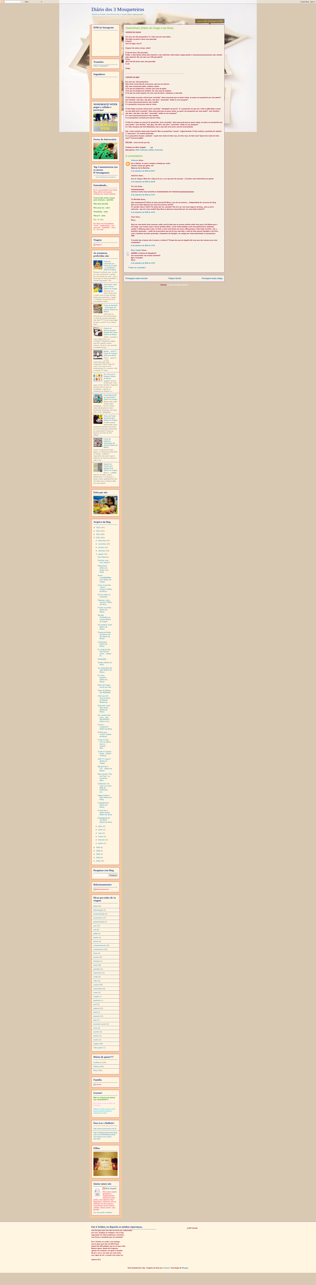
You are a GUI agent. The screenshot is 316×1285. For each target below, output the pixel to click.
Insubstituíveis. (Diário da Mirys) (103, 805)
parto (95, 1012)
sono (95, 1028)
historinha (159, 150)
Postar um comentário (137, 268)
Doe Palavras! (103, 557)
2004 (98, 861)
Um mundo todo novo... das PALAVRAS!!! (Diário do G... (104, 718)
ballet (95, 933)
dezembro (102, 541)
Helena (151, 150)
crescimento (98, 949)
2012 (98, 531)
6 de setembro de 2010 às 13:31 (143, 195)
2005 (98, 858)
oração (96, 996)
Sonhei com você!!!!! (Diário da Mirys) (104, 734)
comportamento (99, 945)
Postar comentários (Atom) (177, 285)
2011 (98, 534)
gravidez (96, 969)
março (101, 836)
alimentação (98, 910)
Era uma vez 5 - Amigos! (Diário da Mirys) (110, 376)
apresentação (98, 922)
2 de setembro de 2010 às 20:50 (143, 182)
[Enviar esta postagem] (151, 147)
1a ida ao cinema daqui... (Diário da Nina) (104, 754)
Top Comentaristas (101, 177)
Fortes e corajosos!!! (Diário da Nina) (105, 727)
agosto (101, 554)
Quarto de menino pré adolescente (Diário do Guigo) (110, 467)
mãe (95, 981)
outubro (101, 547)
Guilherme (144, 150)
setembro (102, 551)
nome (95, 992)
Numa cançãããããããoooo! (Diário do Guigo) (104, 578)
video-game (98, 1048)
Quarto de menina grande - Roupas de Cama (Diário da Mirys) (110, 331)
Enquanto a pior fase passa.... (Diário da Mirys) (104, 709)
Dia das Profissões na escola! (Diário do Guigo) (104, 618)
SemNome (112, 177)
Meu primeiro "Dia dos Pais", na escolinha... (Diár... (105, 777)
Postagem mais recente (137, 278)
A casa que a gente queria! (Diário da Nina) (105, 812)
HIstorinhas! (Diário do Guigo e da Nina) (103, 569)
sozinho (96, 1032)
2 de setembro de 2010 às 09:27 (143, 171)
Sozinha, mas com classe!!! (104, 561)
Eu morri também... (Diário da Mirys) (103, 678)
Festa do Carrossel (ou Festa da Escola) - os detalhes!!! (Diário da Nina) (110, 265)
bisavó (96, 941)
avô (94, 930)
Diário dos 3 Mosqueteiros (117, 9)
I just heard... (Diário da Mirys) (103, 644)
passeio (96, 1016)
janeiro (101, 843)
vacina (96, 1040)
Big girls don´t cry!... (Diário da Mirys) (105, 768)
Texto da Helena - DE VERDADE (105, 691)
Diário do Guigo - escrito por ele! (104, 686)
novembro (102, 544)
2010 (137, 150)
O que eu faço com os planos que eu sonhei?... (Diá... (104, 744)
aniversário (97, 918)
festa (95, 965)
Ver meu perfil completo (102, 1212)
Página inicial (174, 278)
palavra (96, 1008)
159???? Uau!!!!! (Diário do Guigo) (104, 761)
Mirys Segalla (136, 250)
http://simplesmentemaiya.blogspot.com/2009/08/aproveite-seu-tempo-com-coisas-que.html (105, 1136)
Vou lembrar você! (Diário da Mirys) (105, 627)
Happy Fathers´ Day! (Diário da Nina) (104, 797)
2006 (98, 854)
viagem (96, 1044)
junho (100, 830)
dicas (95, 953)
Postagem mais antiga (212, 278)
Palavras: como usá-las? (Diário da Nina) (105, 602)
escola (96, 957)
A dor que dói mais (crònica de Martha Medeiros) (104, 699)
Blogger (185, 1268)
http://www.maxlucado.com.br (104, 1129)
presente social (99, 1024)
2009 (98, 847)
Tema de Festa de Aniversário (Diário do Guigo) (110, 418)
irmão (95, 977)
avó (94, 926)
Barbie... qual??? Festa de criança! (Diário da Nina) (110, 353)
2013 (98, 527)
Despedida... (103, 659)
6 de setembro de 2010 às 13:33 (143, 245)
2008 (98, 851)
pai (94, 1004)
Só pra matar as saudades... (104, 596)
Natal (95, 906)
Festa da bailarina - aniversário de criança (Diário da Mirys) (111, 443)
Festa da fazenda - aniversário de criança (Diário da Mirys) (111, 308)
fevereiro (102, 840)
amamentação (99, 914)
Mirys (95, 1070)
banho (95, 937)
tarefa (95, 1036)
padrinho (96, 1000)
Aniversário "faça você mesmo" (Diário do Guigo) (110, 286)
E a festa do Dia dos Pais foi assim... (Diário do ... (104, 652)
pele (95, 1020)
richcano (166, 1268)
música (96, 985)
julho (100, 826)
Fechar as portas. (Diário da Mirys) (105, 610)
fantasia (96, 961)
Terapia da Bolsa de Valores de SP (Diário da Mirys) (104, 635)
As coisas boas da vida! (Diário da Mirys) (105, 670)
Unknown (134, 160)
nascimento (97, 989)
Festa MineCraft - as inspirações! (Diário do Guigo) (110, 397)
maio (100, 833)
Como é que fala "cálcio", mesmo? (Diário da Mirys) (105, 588)
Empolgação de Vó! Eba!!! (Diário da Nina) (105, 820)
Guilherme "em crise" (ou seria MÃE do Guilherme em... (104, 788)
